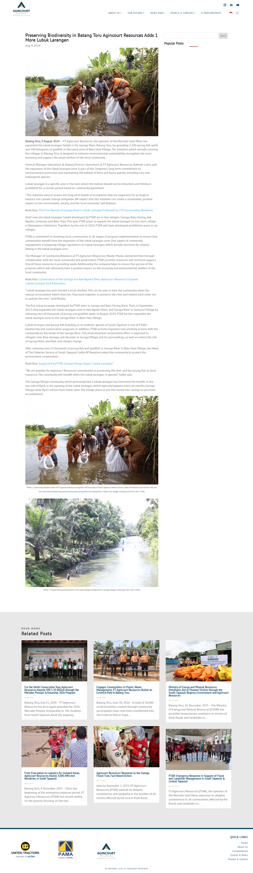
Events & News (239, 855)
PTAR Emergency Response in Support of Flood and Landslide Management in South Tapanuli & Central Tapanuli (197, 778)
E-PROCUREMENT (211, 12)
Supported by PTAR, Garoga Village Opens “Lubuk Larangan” (76, 363)
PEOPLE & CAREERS (182, 12)
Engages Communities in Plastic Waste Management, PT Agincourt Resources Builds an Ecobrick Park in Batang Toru (124, 689)
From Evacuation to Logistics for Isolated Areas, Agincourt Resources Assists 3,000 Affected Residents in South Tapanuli (52, 775)
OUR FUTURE (135, 12)
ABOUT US (114, 12)
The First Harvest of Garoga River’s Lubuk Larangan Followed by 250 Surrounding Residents (96, 210)
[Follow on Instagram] (225, 5)
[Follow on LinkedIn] (231, 5)
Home (244, 842)
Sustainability (240, 850)
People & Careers (238, 859)
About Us (243, 846)
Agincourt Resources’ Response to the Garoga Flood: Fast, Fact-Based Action (122, 774)
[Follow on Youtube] (237, 5)
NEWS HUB (156, 12)
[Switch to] (230, 13)
